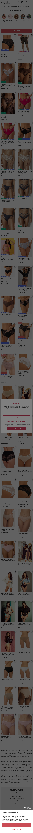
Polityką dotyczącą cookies (8, 816)
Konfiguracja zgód (16, 829)
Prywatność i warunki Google (19, 820)
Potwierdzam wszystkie (16, 825)
